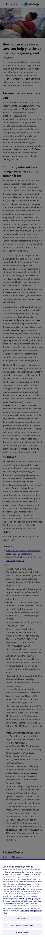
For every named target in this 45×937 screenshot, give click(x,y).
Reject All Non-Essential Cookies (22, 925)
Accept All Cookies (22, 932)
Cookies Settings (22, 918)
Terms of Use (24, 911)
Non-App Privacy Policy (29, 899)
